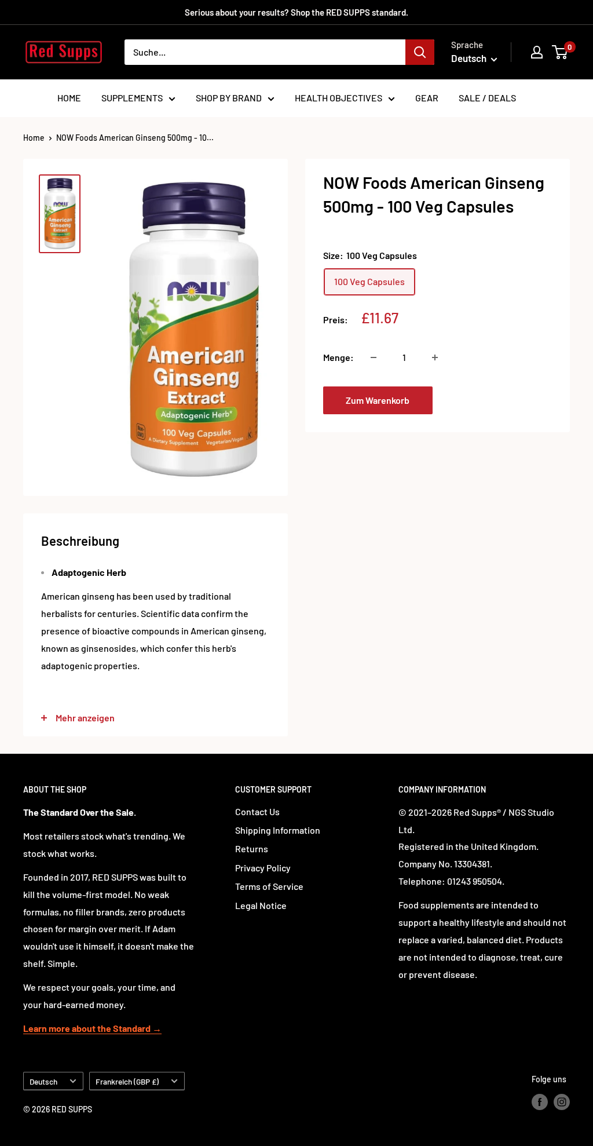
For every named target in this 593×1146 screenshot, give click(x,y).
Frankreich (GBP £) (127, 1081)
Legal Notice (261, 905)
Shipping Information (277, 829)
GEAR (426, 97)
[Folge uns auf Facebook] (540, 1102)
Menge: (338, 357)
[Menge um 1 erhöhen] (435, 357)
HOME (69, 97)
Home (34, 138)
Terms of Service (269, 886)
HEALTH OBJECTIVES (338, 97)
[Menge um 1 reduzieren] (373, 357)
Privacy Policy (263, 867)
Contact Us (257, 811)
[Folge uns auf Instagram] (562, 1102)
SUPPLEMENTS (132, 97)
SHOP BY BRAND (229, 97)
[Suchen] (419, 52)
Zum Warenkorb (377, 400)
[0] (560, 52)
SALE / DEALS (487, 97)
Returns (251, 848)
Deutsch (43, 1081)
